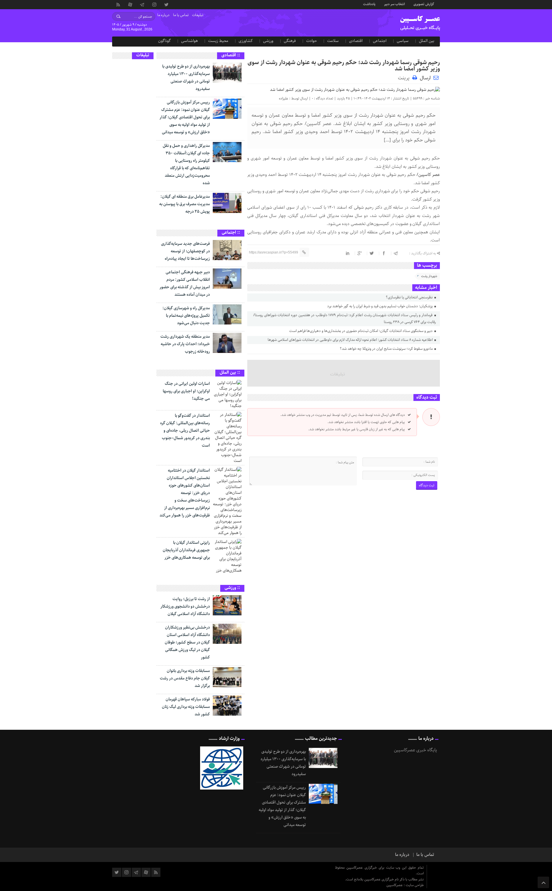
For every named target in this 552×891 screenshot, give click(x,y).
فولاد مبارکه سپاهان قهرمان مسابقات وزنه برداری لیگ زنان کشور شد (186, 707)
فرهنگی (290, 40)
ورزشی (268, 40)
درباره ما (163, 15)
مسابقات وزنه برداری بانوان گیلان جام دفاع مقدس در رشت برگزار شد (185, 678)
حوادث (311, 40)
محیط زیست (218, 40)
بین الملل (426, 40)
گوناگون (164, 40)
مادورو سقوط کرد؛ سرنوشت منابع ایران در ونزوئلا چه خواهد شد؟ (387, 348)
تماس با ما (181, 15)
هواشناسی (189, 40)
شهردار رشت (429, 276)
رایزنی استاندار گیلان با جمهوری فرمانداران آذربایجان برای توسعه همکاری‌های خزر (186, 550)
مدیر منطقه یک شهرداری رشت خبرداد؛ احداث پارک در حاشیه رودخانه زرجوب (185, 344)
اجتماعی (379, 40)
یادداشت (369, 3)
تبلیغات (197, 15)
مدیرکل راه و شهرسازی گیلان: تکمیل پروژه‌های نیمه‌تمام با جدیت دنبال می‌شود (186, 316)
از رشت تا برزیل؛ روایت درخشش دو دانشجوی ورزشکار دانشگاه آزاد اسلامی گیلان (185, 606)
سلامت (333, 40)
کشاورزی (246, 40)
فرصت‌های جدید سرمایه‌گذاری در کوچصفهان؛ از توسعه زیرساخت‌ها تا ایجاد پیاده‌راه (185, 251)
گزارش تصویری (423, 3)
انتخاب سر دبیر (394, 3)
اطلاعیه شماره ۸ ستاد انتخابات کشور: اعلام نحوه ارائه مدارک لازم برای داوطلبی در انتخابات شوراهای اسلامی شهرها (351, 340)
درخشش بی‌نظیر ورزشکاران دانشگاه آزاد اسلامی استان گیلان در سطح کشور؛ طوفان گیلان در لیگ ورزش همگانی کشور (187, 642)
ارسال (425, 78)
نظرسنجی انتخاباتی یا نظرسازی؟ (410, 297)
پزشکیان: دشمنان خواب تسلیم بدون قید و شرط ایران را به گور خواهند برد (380, 306)
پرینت (405, 77)
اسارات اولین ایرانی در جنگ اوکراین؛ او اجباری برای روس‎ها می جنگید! (186, 391)
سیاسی (403, 40)
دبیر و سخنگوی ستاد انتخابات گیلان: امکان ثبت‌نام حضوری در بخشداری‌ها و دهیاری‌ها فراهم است (361, 331)
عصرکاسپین (395, 885)
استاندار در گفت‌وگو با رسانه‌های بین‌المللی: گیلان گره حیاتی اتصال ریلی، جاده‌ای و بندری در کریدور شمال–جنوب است (185, 430)
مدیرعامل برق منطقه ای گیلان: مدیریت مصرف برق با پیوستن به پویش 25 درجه (184, 204)
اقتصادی (356, 40)
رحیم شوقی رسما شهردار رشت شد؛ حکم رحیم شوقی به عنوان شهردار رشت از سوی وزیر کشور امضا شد (344, 65)
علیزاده (283, 98)
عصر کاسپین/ (428, 174)
